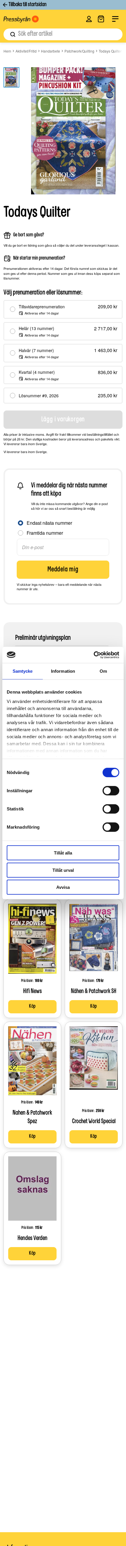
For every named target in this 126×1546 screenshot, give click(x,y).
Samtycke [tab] (23, 671)
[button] (89, 19)
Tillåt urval (63, 869)
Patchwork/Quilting (79, 50)
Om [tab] (103, 671)
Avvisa (63, 887)
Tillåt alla (63, 852)
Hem (7, 50)
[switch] (111, 790)
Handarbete (50, 50)
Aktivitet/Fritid (26, 50)
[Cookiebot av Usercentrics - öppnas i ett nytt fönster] (93, 655)
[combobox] (63, 34)
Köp (32, 1006)
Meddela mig (63, 569)
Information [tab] (63, 671)
